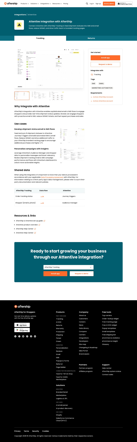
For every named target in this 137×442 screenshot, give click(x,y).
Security (35, 431)
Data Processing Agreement (52, 177)
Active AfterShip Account (103, 97)
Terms (26, 431)
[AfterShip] (11, 3)
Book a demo (109, 4)
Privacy (17, 431)
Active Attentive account (103, 101)
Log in (92, 4)
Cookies (45, 431)
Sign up (98, 4)
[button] (49, 70)
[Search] (87, 4)
